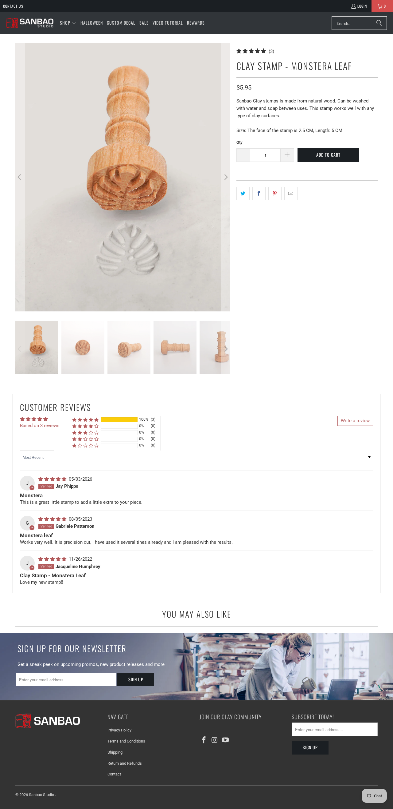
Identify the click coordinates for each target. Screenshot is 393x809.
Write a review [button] (355, 420)
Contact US (13, 6)
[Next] (226, 177)
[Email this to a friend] (291, 193)
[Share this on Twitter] (243, 193)
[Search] (379, 23)
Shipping (115, 752)
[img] (53, 479)
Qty (239, 142)
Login (362, 6)
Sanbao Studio (42, 794)
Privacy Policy (119, 730)
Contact (114, 774)
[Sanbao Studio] (30, 23)
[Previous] (20, 177)
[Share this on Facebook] (259, 193)
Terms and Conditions (126, 741)
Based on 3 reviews (40, 425)
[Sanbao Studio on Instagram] (215, 740)
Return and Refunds (124, 763)
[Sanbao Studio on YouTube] (225, 740)
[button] (68, 23)
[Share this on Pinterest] (275, 193)
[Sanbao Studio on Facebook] (204, 740)
